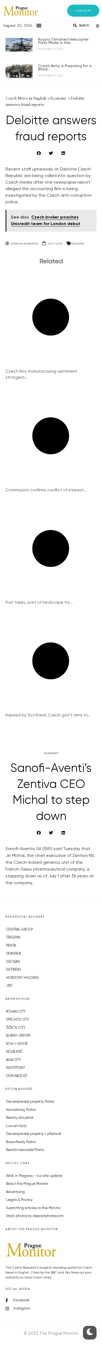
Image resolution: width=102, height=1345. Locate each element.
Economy (78, 243)
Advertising (15, 1192)
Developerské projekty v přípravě (33, 1134)
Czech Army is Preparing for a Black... (64, 67)
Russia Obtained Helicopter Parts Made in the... (63, 41)
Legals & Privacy (19, 1200)
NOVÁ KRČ (14, 1052)
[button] (83, 11)
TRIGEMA (13, 937)
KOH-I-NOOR (16, 1044)
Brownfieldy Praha (21, 1142)
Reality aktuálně (19, 1118)
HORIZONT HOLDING (22, 978)
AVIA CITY (13, 1060)
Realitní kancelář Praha (25, 1150)
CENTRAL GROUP (19, 929)
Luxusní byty (16, 1126)
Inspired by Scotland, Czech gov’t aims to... (48, 715)
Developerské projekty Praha (30, 1102)
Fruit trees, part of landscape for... (39, 602)
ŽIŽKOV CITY (15, 1028)
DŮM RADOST (16, 1076)
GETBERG (13, 970)
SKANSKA (13, 953)
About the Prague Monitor (27, 1184)
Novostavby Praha (21, 1110)
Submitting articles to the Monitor (33, 1208)
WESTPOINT (15, 1068)
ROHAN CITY (16, 1012)
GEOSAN (13, 962)
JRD (9, 986)
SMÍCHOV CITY (17, 1019)
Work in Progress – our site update (34, 1176)
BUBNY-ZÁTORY (18, 1036)
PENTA (11, 946)
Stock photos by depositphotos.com (35, 1216)
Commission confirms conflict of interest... (46, 490)
